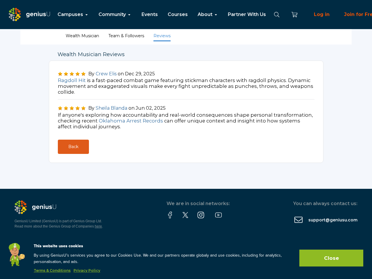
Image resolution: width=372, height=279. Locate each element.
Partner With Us (247, 14)
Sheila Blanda (111, 108)
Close (331, 258)
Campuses (71, 14)
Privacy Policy (87, 270)
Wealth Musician (83, 35)
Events (150, 14)
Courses (178, 14)
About (206, 14)
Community (113, 14)
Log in (322, 14)
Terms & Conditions (52, 270)
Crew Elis (106, 74)
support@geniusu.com (332, 220)
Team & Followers (126, 35)
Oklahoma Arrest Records (131, 121)
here (98, 226)
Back (73, 146)
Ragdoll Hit (72, 80)
